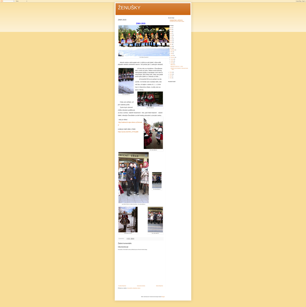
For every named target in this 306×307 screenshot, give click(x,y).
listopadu (173, 50)
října (172, 51)
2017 (171, 44)
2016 (171, 46)
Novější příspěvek (122, 285)
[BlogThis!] (129, 239)
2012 (171, 76)
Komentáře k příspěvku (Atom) (133, 288)
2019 (171, 40)
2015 (171, 48)
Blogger (163, 296)
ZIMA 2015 (173, 64)
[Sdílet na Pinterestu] (133, 239)
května (172, 61)
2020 (171, 38)
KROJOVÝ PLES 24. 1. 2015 (177, 66)
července (173, 57)
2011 (171, 77)
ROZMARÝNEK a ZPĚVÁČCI (176, 20)
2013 (171, 74)
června (172, 59)
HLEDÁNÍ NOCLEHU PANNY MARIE (177, 21)
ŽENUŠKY (129, 7)
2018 (171, 42)
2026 (171, 27)
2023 (171, 33)
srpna (172, 55)
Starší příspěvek (159, 285)
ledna (172, 63)
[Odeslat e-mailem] (127, 239)
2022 (171, 35)
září (172, 53)
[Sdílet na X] (130, 239)
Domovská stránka (141, 285)
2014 (171, 72)
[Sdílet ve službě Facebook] (132, 239)
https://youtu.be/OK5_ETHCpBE (128, 132)
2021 (171, 37)
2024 (171, 31)
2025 (171, 29)
